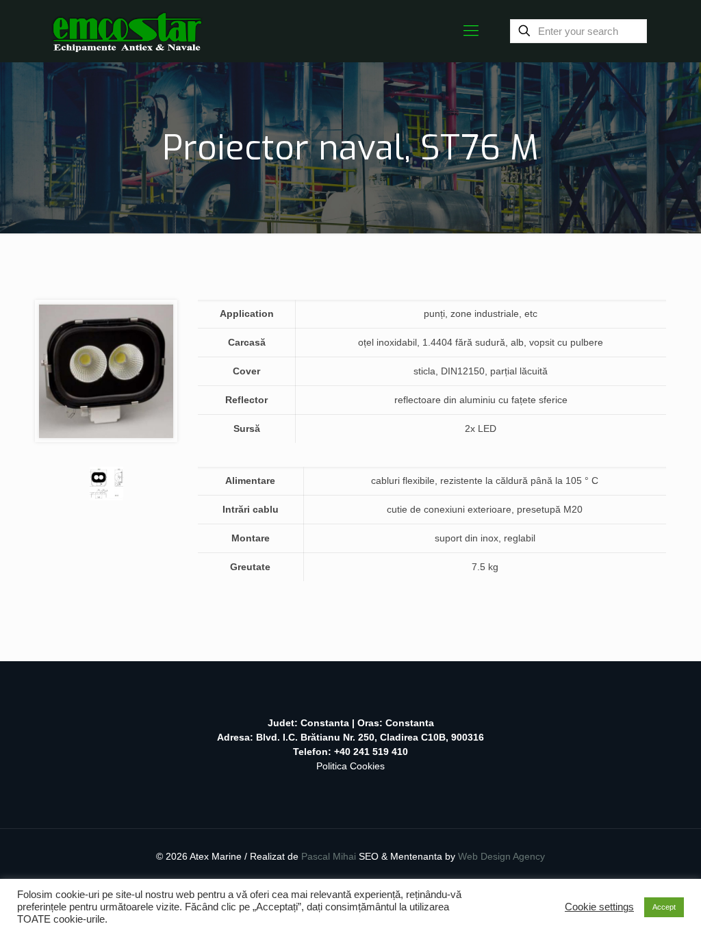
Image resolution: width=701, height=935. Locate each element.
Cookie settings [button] (599, 906)
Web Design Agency (501, 856)
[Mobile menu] (471, 30)
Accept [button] (664, 907)
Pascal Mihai (330, 856)
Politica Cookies (350, 765)
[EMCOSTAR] (127, 31)
